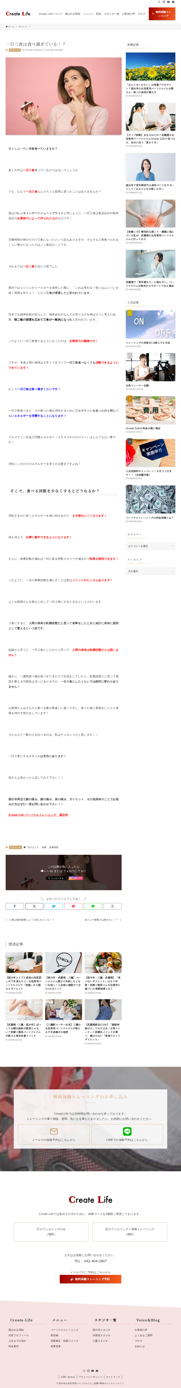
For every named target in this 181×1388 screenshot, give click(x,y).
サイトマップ (113, 1377)
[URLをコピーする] (112, 906)
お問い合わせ (68, 1377)
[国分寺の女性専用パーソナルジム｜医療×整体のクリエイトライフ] (18, 14)
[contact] (173, 2)
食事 (44, 847)
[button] (15, 906)
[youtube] (168, 2)
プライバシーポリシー (90, 1377)
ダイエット (15, 50)
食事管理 (53, 847)
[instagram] (164, 2)
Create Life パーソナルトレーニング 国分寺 (38, 814)
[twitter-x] (159, 2)
